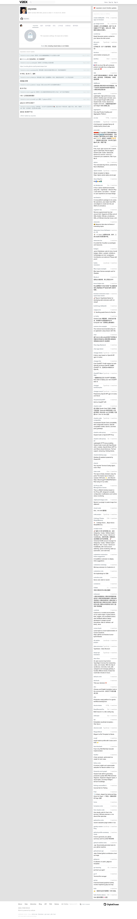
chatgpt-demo (98, 353)
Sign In (116, 2)
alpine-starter (98, 171)
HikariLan (33, 77)
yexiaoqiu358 (34, 70)
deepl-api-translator (97, 653)
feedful (96, 755)
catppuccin (97, 310)
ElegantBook (98, 732)
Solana (57, 904)
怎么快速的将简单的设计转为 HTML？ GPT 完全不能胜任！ (55, 92)
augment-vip (98, 210)
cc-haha (96, 316)
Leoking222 (34, 62)
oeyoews (26, 18)
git (37, 99)
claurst (96, 463)
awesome (97, 222)
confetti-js (97, 34)
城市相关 (75, 25)
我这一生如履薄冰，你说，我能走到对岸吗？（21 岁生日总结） (58, 77)
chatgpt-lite (97, 361)
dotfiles (96, 59)
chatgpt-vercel (98, 391)
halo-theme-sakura (100, 895)
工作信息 (60, 25)
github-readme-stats (100, 842)
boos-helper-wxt (99, 283)
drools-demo (98, 705)
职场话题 (41, 70)
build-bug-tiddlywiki (100, 306)
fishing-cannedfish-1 (100, 785)
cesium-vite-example (100, 326)
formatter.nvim (98, 806)
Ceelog (33, 106)
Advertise (33, 904)
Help (26, 904)
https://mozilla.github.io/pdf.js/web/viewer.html (33, 66)
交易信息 (68, 25)
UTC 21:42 (34, 914)
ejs (95, 719)
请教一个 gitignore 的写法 (44, 99)
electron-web (98, 728)
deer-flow (97, 658)
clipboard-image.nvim (100, 500)
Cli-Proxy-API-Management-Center (100, 486)
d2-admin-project (97, 641)
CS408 (96, 588)
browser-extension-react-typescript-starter (102, 295)
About (20, 904)
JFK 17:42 (53, 914)
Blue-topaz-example (100, 269)
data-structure (98, 646)
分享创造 (38, 106)
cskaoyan (97, 594)
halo (95, 888)
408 (95, 73)
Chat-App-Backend (100, 345)
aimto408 (96, 130)
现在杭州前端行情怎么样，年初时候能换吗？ (55, 70)
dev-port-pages (97, 43)
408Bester (97, 83)
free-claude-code (99, 810)
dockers (96, 52)
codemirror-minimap (100, 565)
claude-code (98, 406)
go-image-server (99, 24)
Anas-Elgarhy (98, 179)
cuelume (96, 610)
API (45, 904)
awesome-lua (98, 240)
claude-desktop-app (100, 455)
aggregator (97, 109)
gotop (95, 880)
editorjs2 (96, 716)
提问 (41, 25)
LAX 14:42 (47, 914)
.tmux (95, 63)
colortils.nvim (98, 577)
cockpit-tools (98, 528)
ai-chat (96, 118)
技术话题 (48, 25)
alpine (96, 162)
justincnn (33, 84)
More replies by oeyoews (28, 116)
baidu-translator (97, 264)
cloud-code (97, 508)
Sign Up (111, 2)
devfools (96, 680)
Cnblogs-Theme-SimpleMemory (99, 519)
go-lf (95, 874)
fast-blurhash (98, 746)
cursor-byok (97, 628)
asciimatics (97, 197)
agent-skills (97, 93)
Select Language (85, 904)
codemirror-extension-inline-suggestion (101, 555)
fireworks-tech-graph (100, 771)
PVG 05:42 (40, 914)
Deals (42, 46)
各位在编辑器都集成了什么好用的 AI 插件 (49, 55)
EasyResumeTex (99, 709)
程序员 (36, 55)
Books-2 (96, 277)
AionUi (96, 146)
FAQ (50, 904)
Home (106, 2)
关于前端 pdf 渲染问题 (47, 62)
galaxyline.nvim (99, 820)
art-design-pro (98, 185)
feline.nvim (97, 763)
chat (95, 335)
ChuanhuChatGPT (99, 400)
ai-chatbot (97, 122)
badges (96, 249)
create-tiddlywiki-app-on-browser (99, 19)
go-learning (97, 867)
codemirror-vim (98, 571)
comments (97, 584)
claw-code (97, 471)
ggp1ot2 (33, 92)
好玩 (54, 25)
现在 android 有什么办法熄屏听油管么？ (51, 84)
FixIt (95, 792)
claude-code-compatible (98, 419)
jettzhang (24, 59)
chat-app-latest (98, 349)
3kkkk (32, 55)
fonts (95, 802)
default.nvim (98, 676)
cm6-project (97, 514)
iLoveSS (33, 99)
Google (38, 84)
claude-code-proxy (100, 432)
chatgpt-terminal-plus (98, 386)
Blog (40, 904)
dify (95, 697)
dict (95, 687)
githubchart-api (99, 851)
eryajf (95, 738)
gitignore (96, 859)
